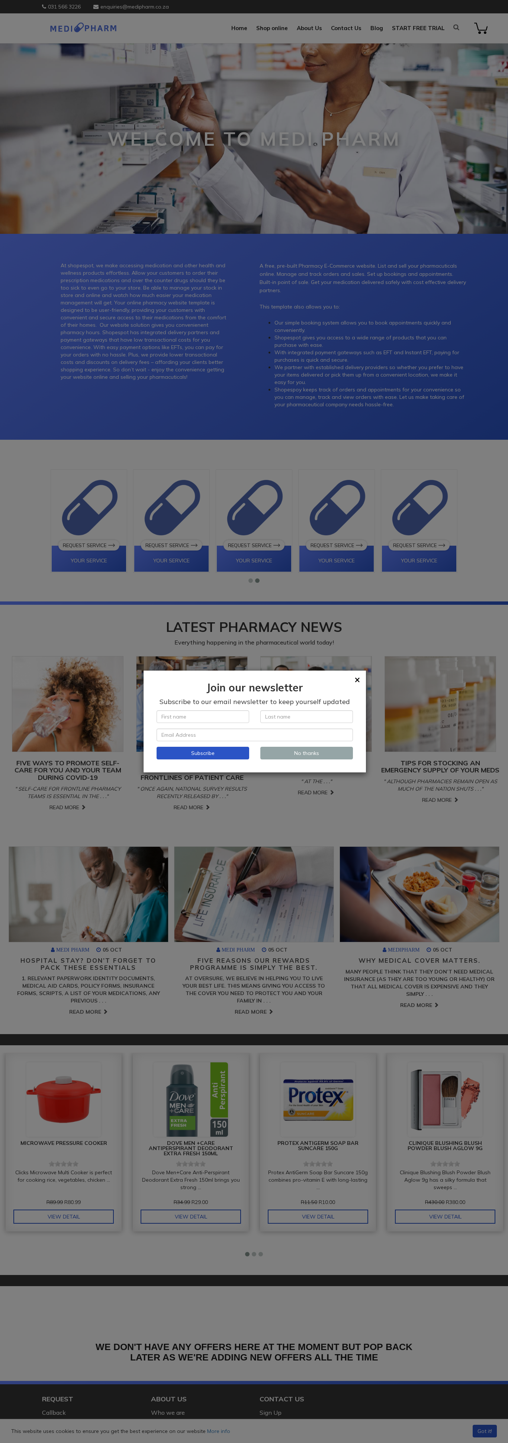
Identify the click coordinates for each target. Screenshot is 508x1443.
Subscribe (203, 753)
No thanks (306, 753)
